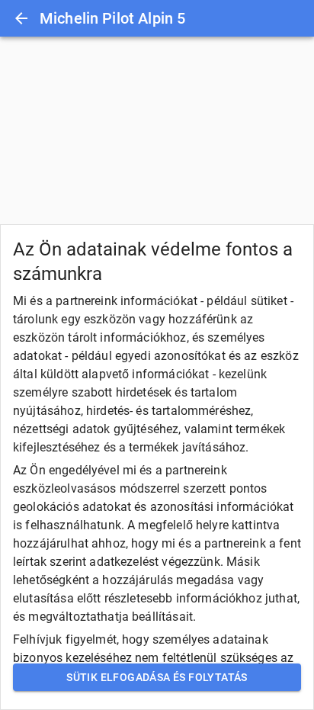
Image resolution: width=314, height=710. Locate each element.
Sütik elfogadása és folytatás (157, 677)
